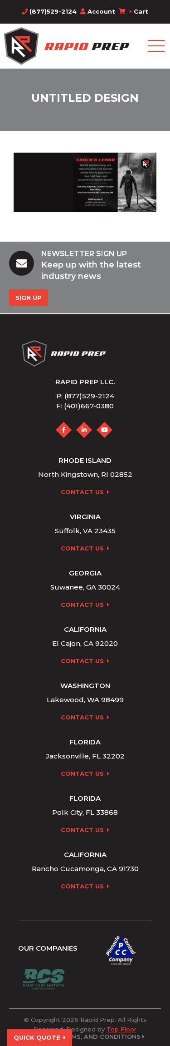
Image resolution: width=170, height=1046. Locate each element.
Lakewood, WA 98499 (85, 699)
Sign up (28, 297)
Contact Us (82, 492)
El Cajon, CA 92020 (85, 643)
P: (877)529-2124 (85, 396)
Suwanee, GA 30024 (85, 587)
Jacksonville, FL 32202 (85, 756)
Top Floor (121, 1029)
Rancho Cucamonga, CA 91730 (85, 868)
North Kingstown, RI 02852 (85, 474)
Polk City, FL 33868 (85, 812)
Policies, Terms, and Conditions (84, 1037)
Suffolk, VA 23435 (85, 530)
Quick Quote (37, 1037)
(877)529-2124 (52, 11)
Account (101, 11)
